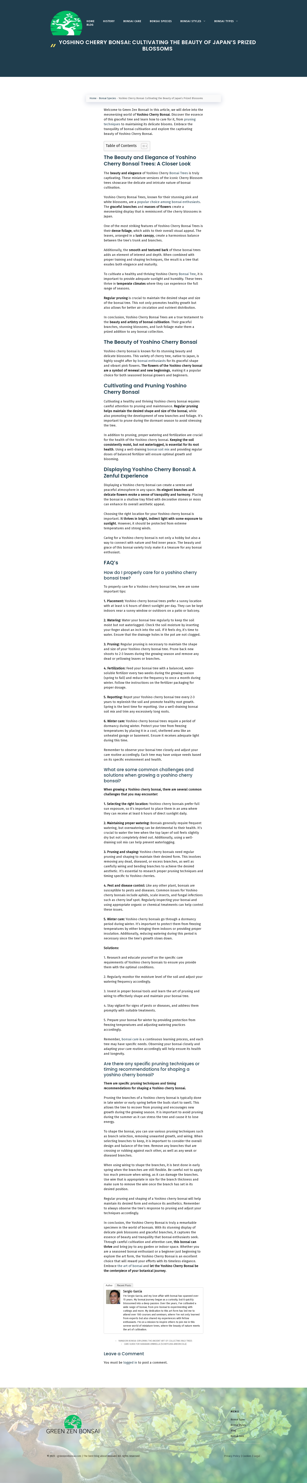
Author (109, 1285)
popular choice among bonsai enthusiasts (168, 202)
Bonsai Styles (190, 21)
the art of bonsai (129, 1266)
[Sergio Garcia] (113, 1303)
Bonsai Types (224, 21)
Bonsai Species (161, 21)
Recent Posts (124, 1285)
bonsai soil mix (158, 449)
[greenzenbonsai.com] (66, 23)
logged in (130, 1363)
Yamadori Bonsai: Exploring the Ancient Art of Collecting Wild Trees (155, 1341)
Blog (90, 24)
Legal (257, 1456)
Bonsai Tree (187, 274)
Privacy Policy (232, 1456)
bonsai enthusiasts (152, 361)
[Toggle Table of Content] (142, 146)
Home (91, 21)
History (109, 21)
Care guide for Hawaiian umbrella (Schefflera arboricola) (155, 1344)
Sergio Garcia (132, 1291)
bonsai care (130, 1039)
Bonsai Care (132, 21)
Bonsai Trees (178, 173)
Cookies (247, 1456)
